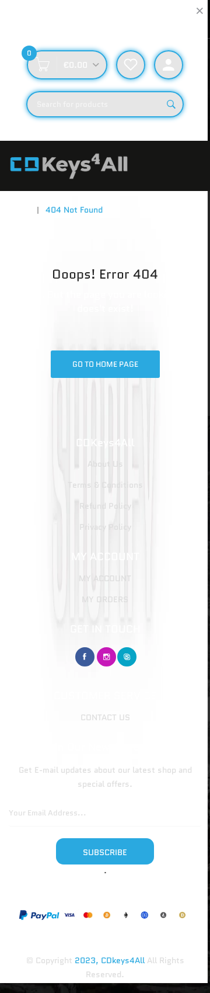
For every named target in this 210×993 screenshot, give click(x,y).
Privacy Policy (105, 527)
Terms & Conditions (105, 485)
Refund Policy (105, 506)
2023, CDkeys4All (110, 960)
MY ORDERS (105, 599)
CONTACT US (105, 717)
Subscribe (105, 852)
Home (20, 210)
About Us (105, 464)
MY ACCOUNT (105, 578)
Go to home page (105, 364)
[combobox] (105, 104)
